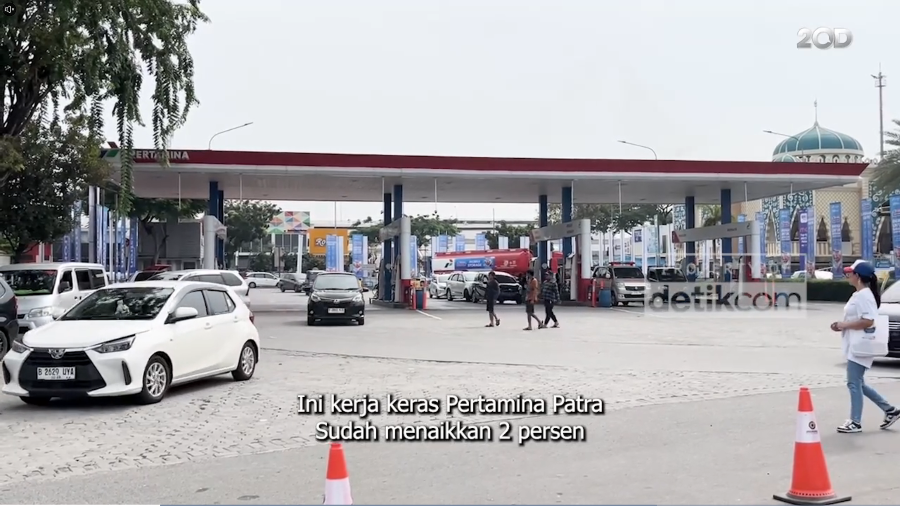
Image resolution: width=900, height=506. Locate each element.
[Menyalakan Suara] (9, 9)
